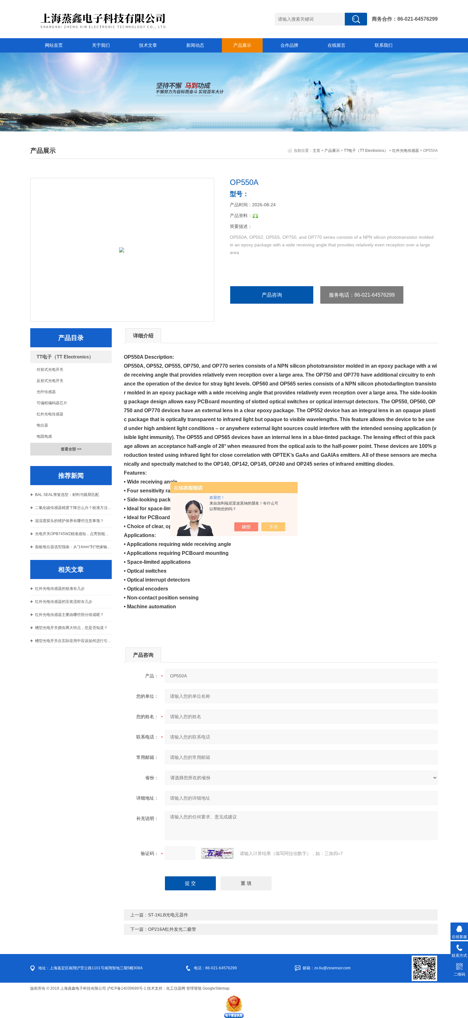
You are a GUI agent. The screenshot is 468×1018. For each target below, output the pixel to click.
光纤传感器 (46, 392)
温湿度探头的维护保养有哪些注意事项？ (69, 521)
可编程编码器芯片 (52, 403)
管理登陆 (194, 988)
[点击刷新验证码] (217, 853)
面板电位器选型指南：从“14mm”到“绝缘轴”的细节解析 (73, 547)
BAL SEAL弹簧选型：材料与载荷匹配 (67, 494)
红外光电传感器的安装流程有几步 (63, 601)
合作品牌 (289, 45)
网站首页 (54, 45)
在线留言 (336, 45)
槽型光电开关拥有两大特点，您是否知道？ (71, 628)
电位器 (42, 425)
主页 (316, 150)
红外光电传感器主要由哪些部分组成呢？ (69, 614)
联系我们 (384, 45)
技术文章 (148, 45)
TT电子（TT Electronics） (366, 150)
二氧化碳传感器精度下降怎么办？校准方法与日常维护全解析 (73, 507)
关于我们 (101, 45)
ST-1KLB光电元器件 (168, 914)
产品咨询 (272, 295)
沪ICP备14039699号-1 (126, 988)
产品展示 (242, 45)
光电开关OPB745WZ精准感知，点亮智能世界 (73, 534)
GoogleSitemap (216, 988)
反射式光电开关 (50, 380)
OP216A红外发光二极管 (172, 929)
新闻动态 (195, 45)
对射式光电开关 (50, 369)
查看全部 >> (71, 449)
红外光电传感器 (405, 150)
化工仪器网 (175, 988)
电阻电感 (44, 436)
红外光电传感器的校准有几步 (60, 588)
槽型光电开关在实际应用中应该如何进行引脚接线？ (73, 641)
